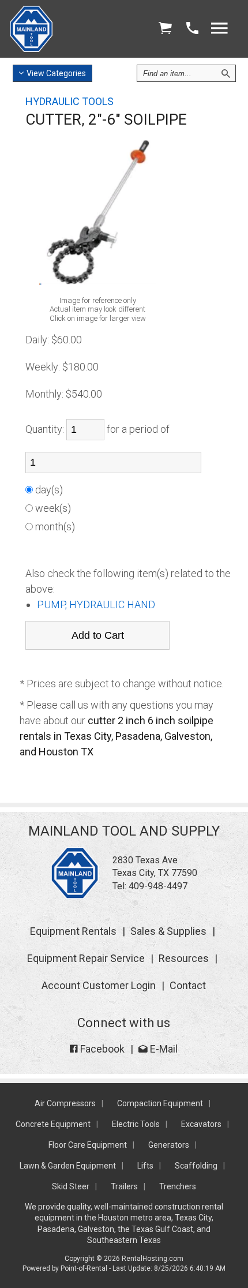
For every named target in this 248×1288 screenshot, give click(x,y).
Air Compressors (65, 1103)
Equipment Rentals (73, 931)
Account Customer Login (99, 985)
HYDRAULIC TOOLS (69, 101)
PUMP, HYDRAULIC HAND (96, 604)
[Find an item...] (225, 73)
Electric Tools (136, 1124)
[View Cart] (165, 28)
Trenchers (177, 1186)
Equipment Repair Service (86, 958)
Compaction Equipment (160, 1103)
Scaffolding (196, 1165)
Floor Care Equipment (87, 1145)
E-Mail (163, 1049)
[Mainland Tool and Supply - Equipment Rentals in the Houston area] (31, 48)
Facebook (101, 1049)
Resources (184, 958)
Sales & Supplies (168, 931)
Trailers (124, 1186)
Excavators (201, 1124)
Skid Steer (70, 1186)
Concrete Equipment (53, 1124)
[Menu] (219, 28)
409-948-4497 (158, 886)
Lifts (145, 1165)
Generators (168, 1145)
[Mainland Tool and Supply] (75, 895)
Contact (188, 985)
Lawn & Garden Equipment (68, 1165)
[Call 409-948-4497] (192, 28)
